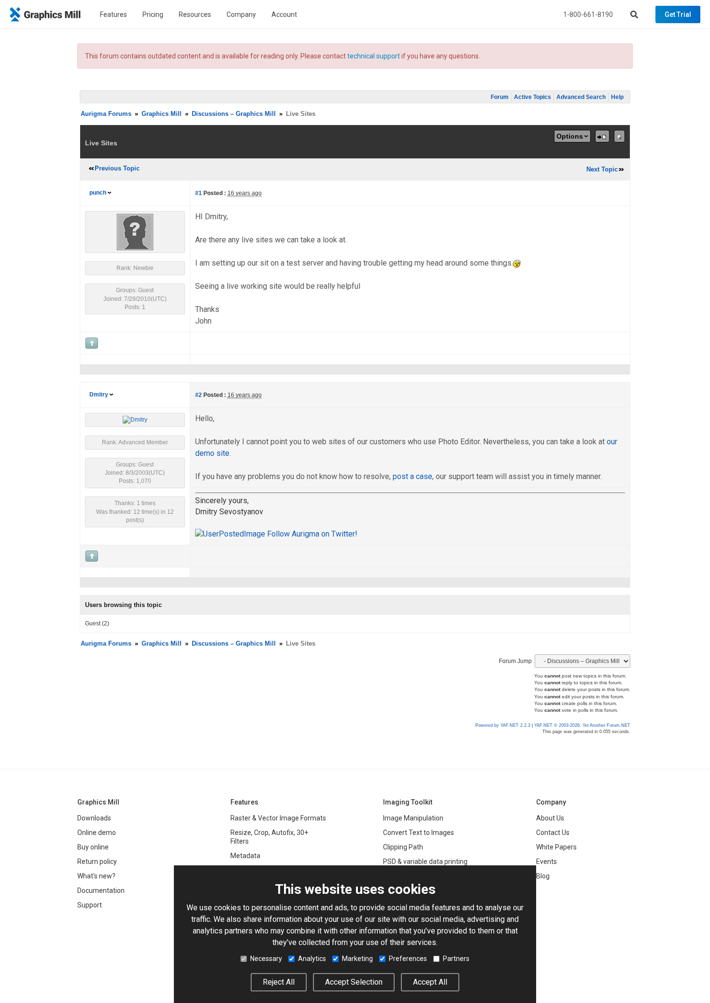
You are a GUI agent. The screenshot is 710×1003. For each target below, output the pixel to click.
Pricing (152, 14)
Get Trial (678, 14)
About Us (550, 818)
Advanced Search (581, 97)
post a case (412, 476)
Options (569, 136)
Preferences (408, 958)
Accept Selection (354, 982)
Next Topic (602, 169)
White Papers (556, 847)
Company (241, 14)
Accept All (430, 982)
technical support (373, 56)
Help (617, 97)
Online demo (96, 832)
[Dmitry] (135, 419)
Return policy (97, 861)
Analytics (312, 958)
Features (113, 14)
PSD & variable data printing (425, 861)
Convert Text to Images (418, 832)
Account (284, 14)
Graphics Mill (162, 113)
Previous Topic (117, 168)
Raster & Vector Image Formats (278, 818)
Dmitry (98, 394)
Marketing (357, 958)
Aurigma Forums (106, 113)
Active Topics (532, 97)
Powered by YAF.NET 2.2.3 (503, 725)
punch (97, 192)
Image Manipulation (413, 818)
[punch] (135, 231)
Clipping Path (403, 847)
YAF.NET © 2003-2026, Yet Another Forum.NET (582, 725)
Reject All (279, 982)
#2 (198, 395)
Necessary (266, 958)
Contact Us (552, 832)
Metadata (245, 856)
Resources (195, 14)
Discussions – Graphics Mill (234, 113)
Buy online (93, 847)
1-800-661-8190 (588, 14)
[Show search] (634, 14)
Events (546, 861)
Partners (456, 958)
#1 (198, 193)
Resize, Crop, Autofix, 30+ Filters (269, 837)
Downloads (94, 818)
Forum (500, 97)
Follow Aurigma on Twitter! (311, 533)
